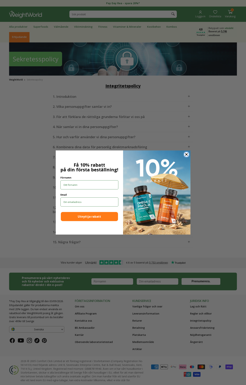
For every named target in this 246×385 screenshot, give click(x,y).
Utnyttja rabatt (89, 217)
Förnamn (65, 177)
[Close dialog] (186, 154)
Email (63, 194)
